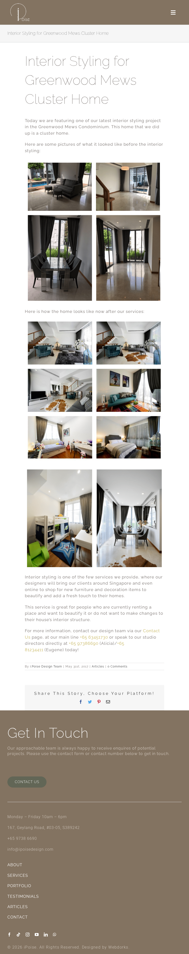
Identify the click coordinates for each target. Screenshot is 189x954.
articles (17, 906)
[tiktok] (18, 934)
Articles (98, 666)
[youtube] (37, 934)
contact (17, 917)
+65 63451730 (94, 637)
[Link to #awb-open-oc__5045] (173, 12)
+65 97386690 (83, 643)
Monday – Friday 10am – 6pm (37, 816)
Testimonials (23, 896)
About (14, 865)
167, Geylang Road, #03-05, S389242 (43, 827)
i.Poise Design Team (46, 666)
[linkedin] (46, 934)
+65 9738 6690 (22, 838)
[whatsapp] (55, 934)
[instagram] (28, 934)
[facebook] (9, 934)
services (17, 875)
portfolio (19, 885)
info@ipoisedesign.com (30, 849)
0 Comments (117, 666)
